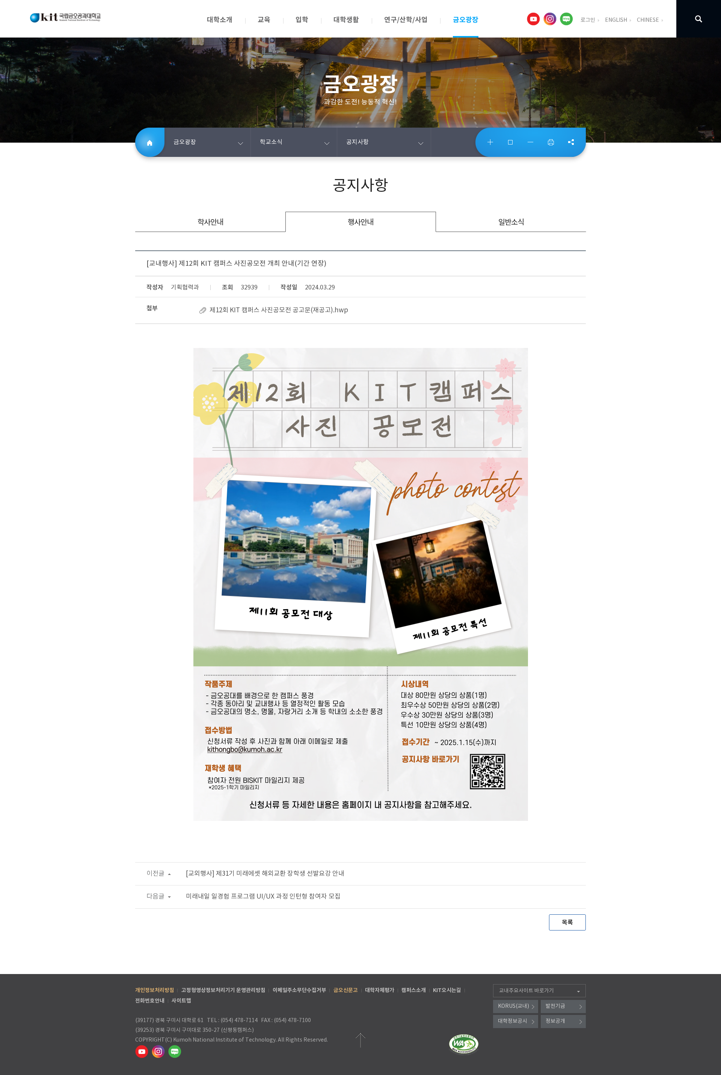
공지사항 (357, 142)
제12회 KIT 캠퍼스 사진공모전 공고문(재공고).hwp (279, 310)
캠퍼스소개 (413, 990)
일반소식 (511, 222)
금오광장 (184, 142)
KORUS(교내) (513, 1006)
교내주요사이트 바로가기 (526, 991)
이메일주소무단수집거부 (299, 990)
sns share (571, 142)
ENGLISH (616, 20)
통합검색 (698, 19)
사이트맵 (181, 1001)
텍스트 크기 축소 (530, 142)
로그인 (588, 20)
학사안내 (210, 222)
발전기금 (555, 1006)
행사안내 (360, 222)
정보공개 (555, 1021)
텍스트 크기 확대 (490, 142)
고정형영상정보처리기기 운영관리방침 (223, 990)
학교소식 (271, 142)
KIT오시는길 (447, 990)
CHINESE (648, 20)
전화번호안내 (149, 1001)
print (551, 142)
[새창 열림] (534, 19)
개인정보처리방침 (154, 990)
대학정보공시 (512, 1021)
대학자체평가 (379, 990)
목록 (567, 922)
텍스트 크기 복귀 (511, 142)
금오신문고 (345, 990)
